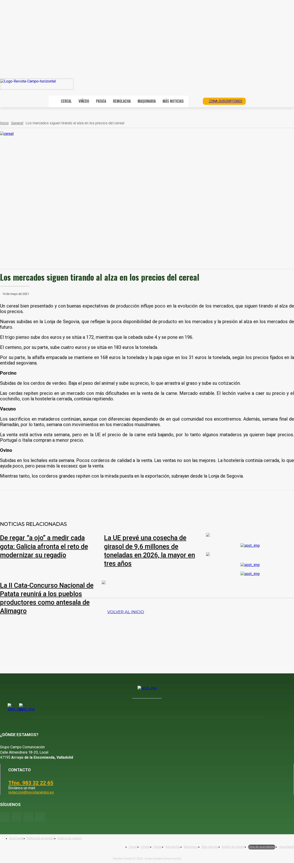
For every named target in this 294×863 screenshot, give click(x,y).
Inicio (4, 123)
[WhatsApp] (87, 502)
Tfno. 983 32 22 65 (30, 783)
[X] (71, 502)
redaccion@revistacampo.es (31, 792)
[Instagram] (16, 816)
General (17, 123)
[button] (194, 100)
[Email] (120, 502)
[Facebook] (54, 502)
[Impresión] (137, 502)
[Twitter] (40, 816)
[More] (154, 502)
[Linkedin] (104, 502)
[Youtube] (28, 816)
